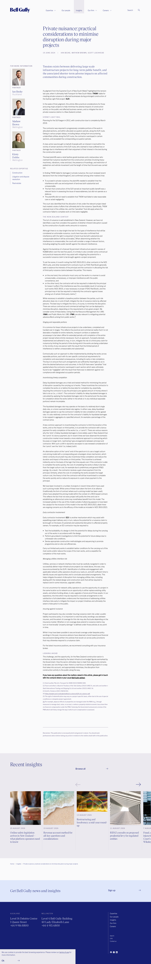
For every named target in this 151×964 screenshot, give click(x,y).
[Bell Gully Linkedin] (117, 952)
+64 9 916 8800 (19, 925)
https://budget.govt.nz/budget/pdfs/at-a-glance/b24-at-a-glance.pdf (67, 694)
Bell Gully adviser (78, 677)
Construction (17, 172)
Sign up (111, 890)
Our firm (91, 10)
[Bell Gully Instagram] (114, 952)
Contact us (113, 941)
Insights (79, 10)
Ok (3, 960)
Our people (66, 10)
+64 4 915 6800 (50, 925)
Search (112, 936)
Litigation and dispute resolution (20, 177)
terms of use (64, 952)
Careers (106, 10)
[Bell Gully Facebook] (111, 952)
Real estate (16, 183)
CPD (111, 938)
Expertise (49, 10)
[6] (44, 702)
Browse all (80, 768)
